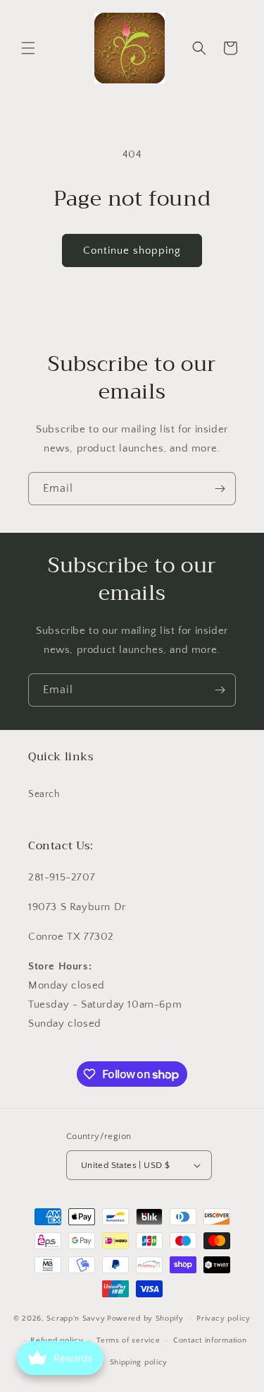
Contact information (209, 1340)
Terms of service (128, 1340)
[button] (28, 48)
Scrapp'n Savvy (75, 1318)
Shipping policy (139, 1362)
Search (44, 794)
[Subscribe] (219, 488)
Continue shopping (132, 250)
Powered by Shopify (145, 1318)
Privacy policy (223, 1318)
